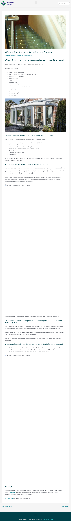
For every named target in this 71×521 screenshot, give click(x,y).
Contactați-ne (9, 498)
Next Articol (65, 506)
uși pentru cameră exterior (13, 55)
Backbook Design (48, 519)
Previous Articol (7, 506)
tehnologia (12, 492)
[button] (36, 2)
